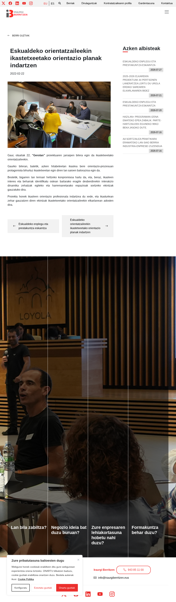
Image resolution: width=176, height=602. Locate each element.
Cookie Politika (26, 579)
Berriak (71, 3)
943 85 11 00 (136, 569)
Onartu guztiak (67, 587)
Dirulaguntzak (89, 3)
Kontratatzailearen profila (117, 3)
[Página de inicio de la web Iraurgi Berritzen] (17, 14)
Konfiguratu (20, 587)
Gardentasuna (146, 3)
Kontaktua (167, 3)
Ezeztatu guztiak (43, 587)
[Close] (78, 560)
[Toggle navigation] (166, 12)
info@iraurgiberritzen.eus (113, 577)
